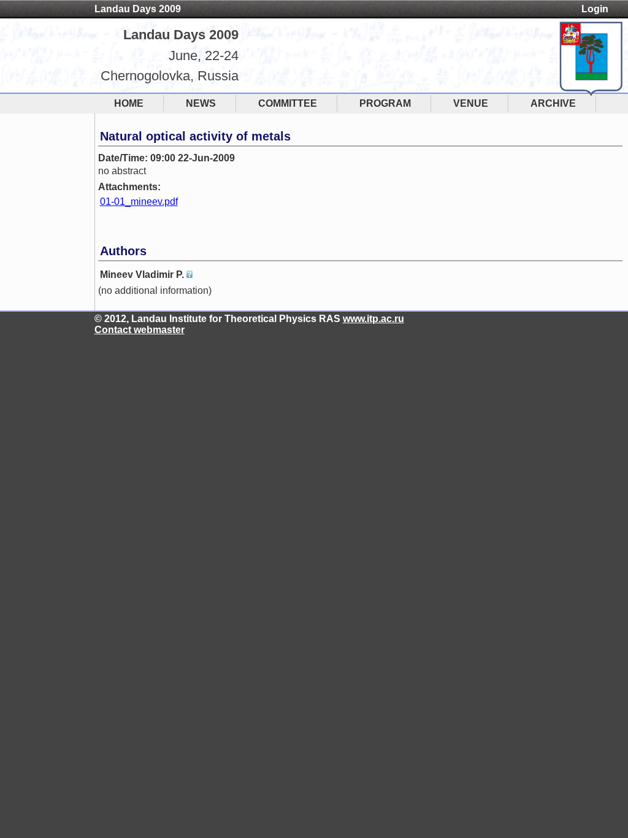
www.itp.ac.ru (373, 318)
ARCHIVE (553, 103)
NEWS (201, 103)
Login (594, 9)
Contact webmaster (139, 330)
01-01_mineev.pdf (139, 201)
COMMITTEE (287, 103)
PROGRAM (385, 103)
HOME (129, 103)
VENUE (470, 103)
